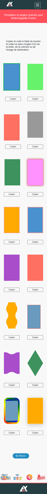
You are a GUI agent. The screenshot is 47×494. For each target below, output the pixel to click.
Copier (13, 99)
